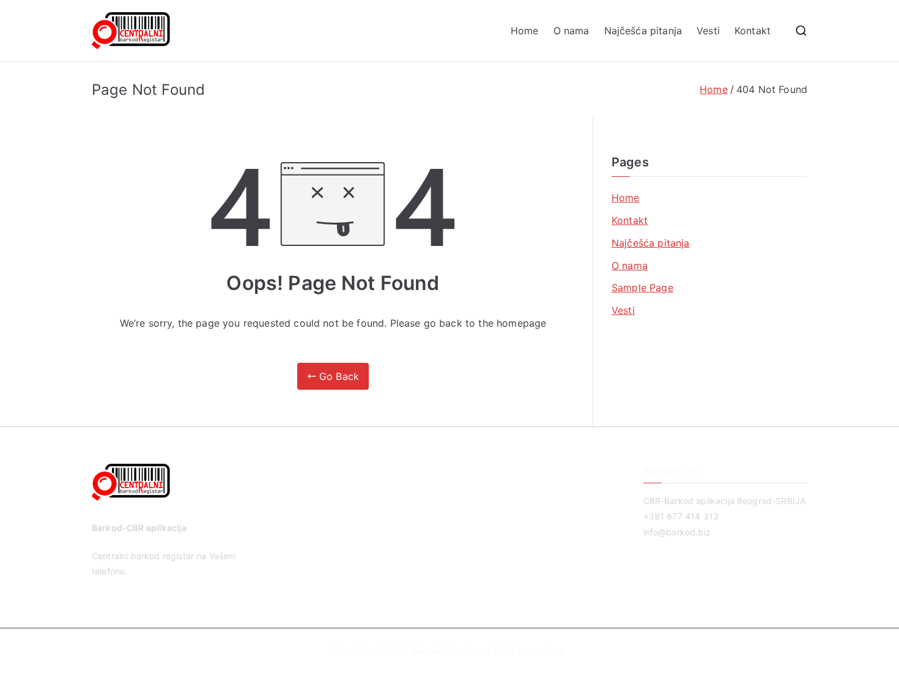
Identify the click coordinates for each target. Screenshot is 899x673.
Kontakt (752, 30)
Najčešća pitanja (643, 30)
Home (525, 30)
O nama (571, 30)
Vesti (708, 30)
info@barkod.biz (677, 532)
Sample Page (642, 287)
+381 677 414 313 (681, 516)
